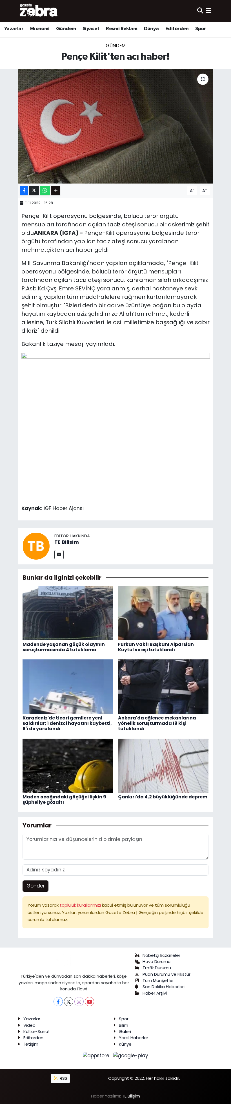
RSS (63, 1078)
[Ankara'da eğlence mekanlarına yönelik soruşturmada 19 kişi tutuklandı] (163, 686)
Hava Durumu (156, 961)
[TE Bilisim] (36, 545)
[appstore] (97, 1055)
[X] (68, 1001)
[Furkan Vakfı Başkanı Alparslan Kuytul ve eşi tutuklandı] (163, 612)
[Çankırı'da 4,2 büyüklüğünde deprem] (163, 765)
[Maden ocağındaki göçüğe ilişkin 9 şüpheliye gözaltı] (68, 765)
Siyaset (91, 28)
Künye (125, 1044)
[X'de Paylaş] (34, 190)
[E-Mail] (59, 554)
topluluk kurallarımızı (81, 905)
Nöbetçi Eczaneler (161, 955)
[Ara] (200, 10)
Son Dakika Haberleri (164, 987)
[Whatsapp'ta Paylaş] (45, 190)
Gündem (66, 28)
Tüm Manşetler (158, 980)
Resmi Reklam (121, 28)
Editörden (177, 28)
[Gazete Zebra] (39, 10)
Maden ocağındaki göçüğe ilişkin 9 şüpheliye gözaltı (64, 799)
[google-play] (131, 1055)
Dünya (151, 28)
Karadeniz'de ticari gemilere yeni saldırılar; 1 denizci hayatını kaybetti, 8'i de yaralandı (67, 723)
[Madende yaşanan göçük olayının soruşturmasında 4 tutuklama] (68, 612)
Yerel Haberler (133, 1038)
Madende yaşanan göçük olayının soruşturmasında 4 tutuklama (64, 647)
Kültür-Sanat (36, 1031)
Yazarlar (13, 28)
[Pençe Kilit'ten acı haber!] (116, 126)
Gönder (35, 885)
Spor (200, 28)
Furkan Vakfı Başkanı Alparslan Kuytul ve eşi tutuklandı (156, 647)
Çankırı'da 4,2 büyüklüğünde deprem (162, 797)
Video (29, 1025)
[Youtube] (89, 1001)
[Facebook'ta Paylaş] (24, 190)
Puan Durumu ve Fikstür (166, 974)
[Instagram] (79, 1001)
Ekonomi (40, 28)
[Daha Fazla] (55, 190)
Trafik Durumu (157, 968)
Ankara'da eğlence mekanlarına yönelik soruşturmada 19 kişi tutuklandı (157, 723)
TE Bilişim (131, 1096)
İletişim (30, 1044)
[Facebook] (58, 1001)
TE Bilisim (66, 542)
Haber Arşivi (155, 993)
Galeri (125, 1031)
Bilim (123, 1025)
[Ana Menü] (208, 10)
